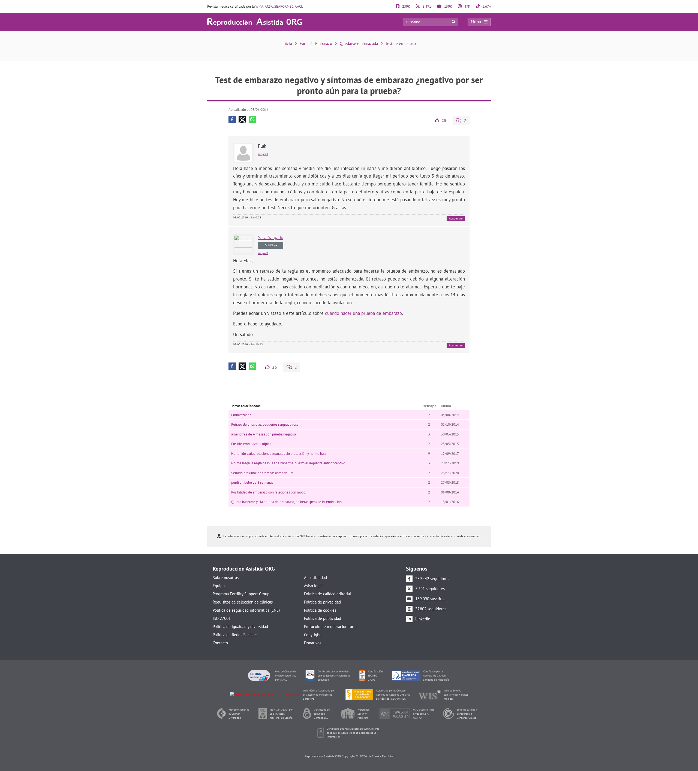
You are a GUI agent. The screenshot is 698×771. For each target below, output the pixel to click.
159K (447, 6)
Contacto (220, 643)
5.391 (426, 6)
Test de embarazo (401, 43)
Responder (456, 218)
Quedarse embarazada (359, 43)
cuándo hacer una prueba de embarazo (363, 313)
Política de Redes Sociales (235, 635)
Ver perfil (263, 154)
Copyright (312, 635)
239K (405, 6)
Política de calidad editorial (327, 594)
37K (467, 6)
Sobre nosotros (226, 577)
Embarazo (323, 43)
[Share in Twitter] (242, 119)
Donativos (312, 643)
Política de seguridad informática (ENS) (246, 610)
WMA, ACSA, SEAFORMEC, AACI (278, 6)
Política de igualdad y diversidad (240, 626)
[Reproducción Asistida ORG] (254, 21)
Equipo (219, 586)
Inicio (287, 43)
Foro (304, 43)
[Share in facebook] (232, 119)
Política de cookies (320, 610)
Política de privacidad (322, 602)
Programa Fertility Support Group (241, 594)
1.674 (486, 6)
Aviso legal (313, 586)
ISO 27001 (222, 618)
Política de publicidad (322, 618)
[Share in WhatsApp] (252, 119)
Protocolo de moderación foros (330, 626)
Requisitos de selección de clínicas (243, 602)
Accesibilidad (315, 577)
